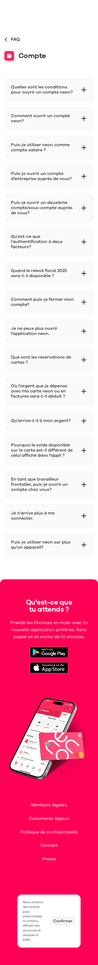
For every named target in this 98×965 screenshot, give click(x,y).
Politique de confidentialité (48, 832)
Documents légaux (49, 819)
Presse (49, 859)
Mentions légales (49, 805)
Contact (49, 845)
